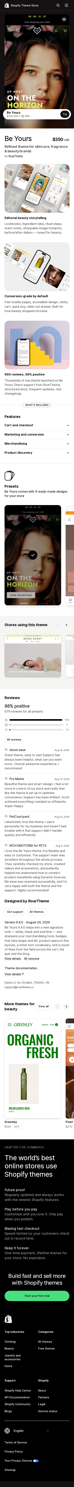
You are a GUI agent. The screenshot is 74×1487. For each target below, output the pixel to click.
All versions (31, 958)
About (42, 1390)
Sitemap (10, 1469)
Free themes (46, 1348)
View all (43, 1006)
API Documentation (17, 1397)
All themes (37, 911)
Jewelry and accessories (12, 1357)
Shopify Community (17, 1404)
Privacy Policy (14, 1451)
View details (13, 958)
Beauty (9, 1348)
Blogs (8, 1411)
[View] (33, 657)
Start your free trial (37, 1295)
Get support (15, 911)
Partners (43, 1397)
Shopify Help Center (18, 1390)
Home (8, 1366)
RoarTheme (16, 156)
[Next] (66, 625)
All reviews (14, 739)
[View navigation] (66, 5)
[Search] (58, 5)
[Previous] (57, 625)
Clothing (10, 1341)
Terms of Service (16, 1442)
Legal (41, 1404)
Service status (47, 1411)
